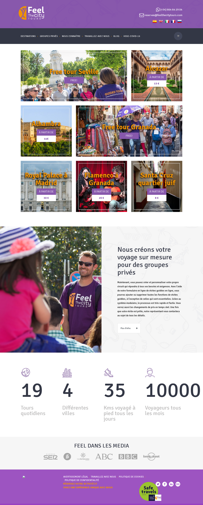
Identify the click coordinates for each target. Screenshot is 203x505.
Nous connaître (71, 36)
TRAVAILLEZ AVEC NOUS (97, 36)
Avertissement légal (75, 476)
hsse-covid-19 (132, 36)
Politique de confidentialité (82, 480)
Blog (116, 36)
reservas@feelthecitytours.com (163, 15)
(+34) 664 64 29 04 (171, 9)
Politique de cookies (131, 476)
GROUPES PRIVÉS (49, 36)
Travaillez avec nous (103, 476)
